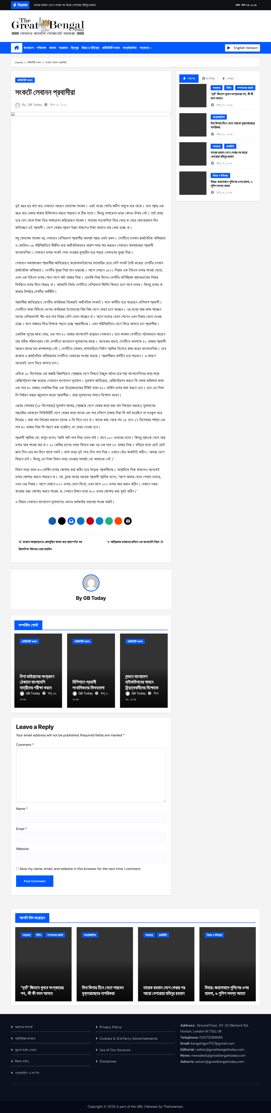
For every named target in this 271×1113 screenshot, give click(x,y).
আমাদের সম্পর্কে (23, 1027)
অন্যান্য (145, 48)
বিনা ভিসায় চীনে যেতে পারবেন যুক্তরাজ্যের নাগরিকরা (233, 125)
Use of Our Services (115, 1050)
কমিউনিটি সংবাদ (111, 48)
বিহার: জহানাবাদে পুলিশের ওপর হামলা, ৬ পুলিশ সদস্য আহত (232, 184)
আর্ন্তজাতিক (130, 48)
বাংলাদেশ (29, 48)
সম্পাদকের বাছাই (245, 88)
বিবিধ (228, 88)
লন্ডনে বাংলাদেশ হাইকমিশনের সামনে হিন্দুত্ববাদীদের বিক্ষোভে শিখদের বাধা (141, 685)
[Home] (16, 48)
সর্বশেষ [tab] (191, 78)
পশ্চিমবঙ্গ (41, 48)
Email (21, 829)
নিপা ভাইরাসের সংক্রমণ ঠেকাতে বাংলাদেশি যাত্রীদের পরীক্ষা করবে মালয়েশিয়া (37, 685)
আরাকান (63, 48)
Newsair (152, 1106)
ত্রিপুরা (75, 48)
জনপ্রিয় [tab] (210, 78)
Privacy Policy (111, 1027)
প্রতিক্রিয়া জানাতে (25, 1038)
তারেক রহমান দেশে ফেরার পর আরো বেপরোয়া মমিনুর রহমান (229, 154)
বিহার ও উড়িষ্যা (90, 48)
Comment (25, 744)
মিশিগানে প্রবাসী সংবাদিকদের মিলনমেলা (88, 684)
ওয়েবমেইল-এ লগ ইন (27, 1073)
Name (22, 809)
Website (22, 849)
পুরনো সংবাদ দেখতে (25, 1050)
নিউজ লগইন (22, 1061)
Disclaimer (108, 1061)
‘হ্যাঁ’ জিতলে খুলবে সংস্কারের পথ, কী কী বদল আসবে (232, 96)
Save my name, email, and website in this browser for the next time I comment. (80, 868)
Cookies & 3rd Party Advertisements (129, 1038)
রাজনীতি (230, 146)
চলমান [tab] (230, 78)
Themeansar (173, 1106)
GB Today (35, 105)
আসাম (52, 48)
